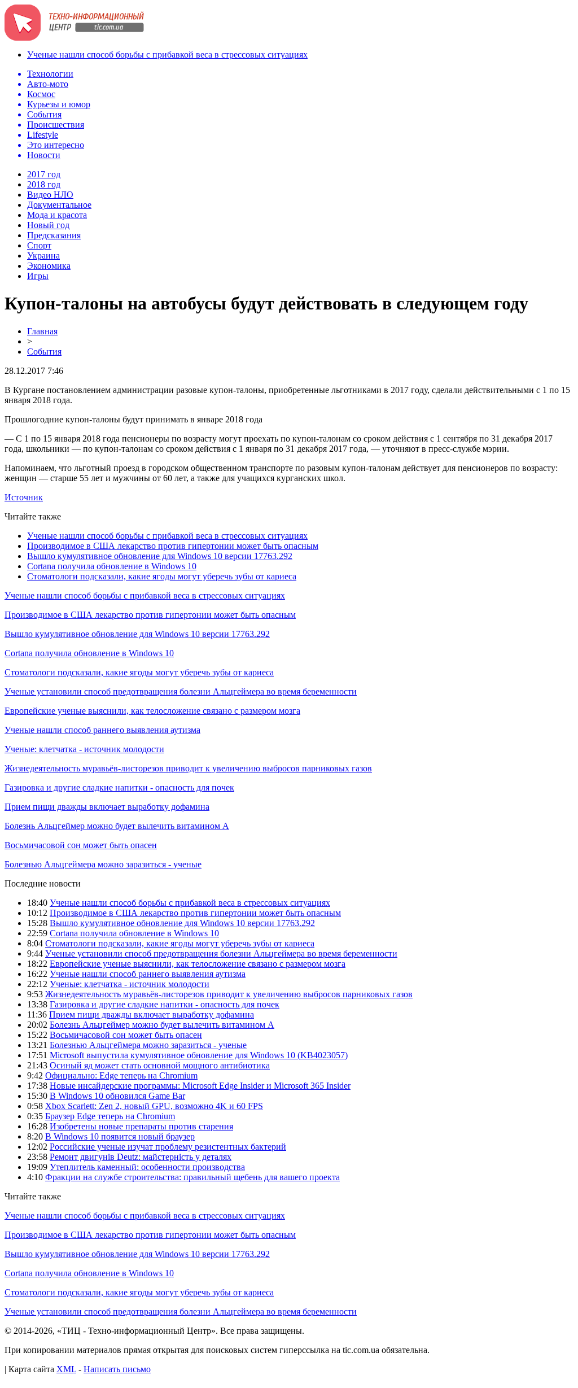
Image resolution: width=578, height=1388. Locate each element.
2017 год (43, 174)
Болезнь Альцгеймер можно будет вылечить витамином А (117, 826)
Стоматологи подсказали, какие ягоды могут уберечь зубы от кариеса (161, 576)
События (44, 351)
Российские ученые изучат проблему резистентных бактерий (168, 1146)
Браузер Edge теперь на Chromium (110, 1116)
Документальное (59, 204)
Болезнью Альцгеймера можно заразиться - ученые (103, 864)
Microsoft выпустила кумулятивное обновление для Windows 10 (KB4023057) (199, 1055)
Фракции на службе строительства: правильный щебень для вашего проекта (192, 1177)
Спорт (39, 245)
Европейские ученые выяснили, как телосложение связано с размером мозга (152, 710)
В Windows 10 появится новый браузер (120, 1136)
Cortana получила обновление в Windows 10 (111, 566)
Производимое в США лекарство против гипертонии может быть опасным (172, 546)
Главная (42, 331)
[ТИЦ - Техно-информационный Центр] (74, 37)
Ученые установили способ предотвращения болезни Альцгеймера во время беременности (181, 691)
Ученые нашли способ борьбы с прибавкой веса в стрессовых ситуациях (167, 54)
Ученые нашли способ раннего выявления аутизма (102, 730)
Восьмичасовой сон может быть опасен (81, 845)
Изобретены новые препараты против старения (141, 1126)
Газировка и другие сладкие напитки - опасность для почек (119, 787)
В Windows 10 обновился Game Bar (117, 1096)
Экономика (49, 265)
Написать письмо (117, 1369)
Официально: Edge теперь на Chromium (121, 1075)
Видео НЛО (50, 194)
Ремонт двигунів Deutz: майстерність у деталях (140, 1157)
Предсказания (54, 235)
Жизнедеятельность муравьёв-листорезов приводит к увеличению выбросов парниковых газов (188, 768)
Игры (38, 276)
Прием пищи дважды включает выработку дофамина (107, 806)
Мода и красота (57, 215)
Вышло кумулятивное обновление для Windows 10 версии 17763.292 (159, 556)
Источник (24, 497)
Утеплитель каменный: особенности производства (147, 1167)
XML (66, 1369)
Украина (43, 255)
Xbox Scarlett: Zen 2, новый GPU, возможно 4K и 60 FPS (154, 1106)
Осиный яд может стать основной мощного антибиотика (160, 1065)
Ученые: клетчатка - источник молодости (84, 749)
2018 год (43, 184)
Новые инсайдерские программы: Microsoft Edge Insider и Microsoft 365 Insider (200, 1085)
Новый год (48, 225)
